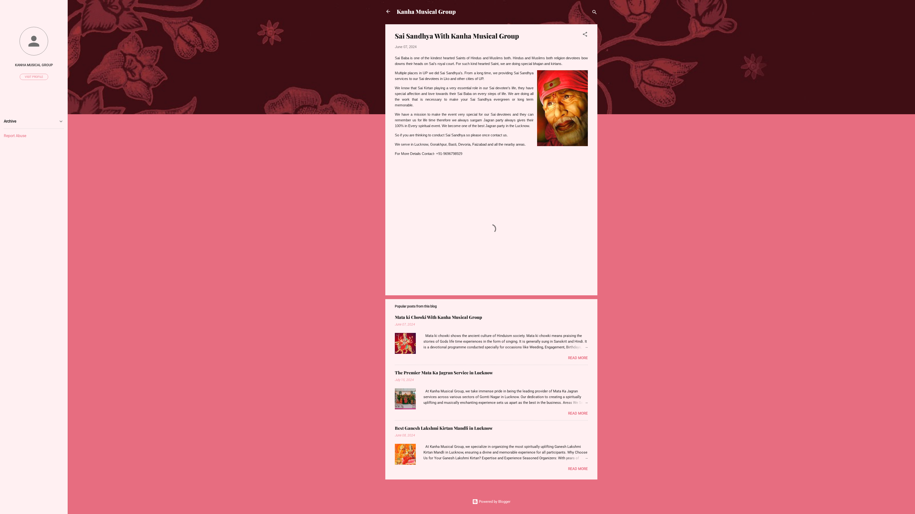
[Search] (594, 13)
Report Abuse (15, 135)
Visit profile (34, 77)
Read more (578, 358)
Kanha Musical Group (426, 11)
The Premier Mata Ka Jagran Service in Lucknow (444, 373)
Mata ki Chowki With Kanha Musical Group (438, 317)
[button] (585, 35)
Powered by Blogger (494, 501)
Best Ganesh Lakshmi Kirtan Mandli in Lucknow (444, 428)
